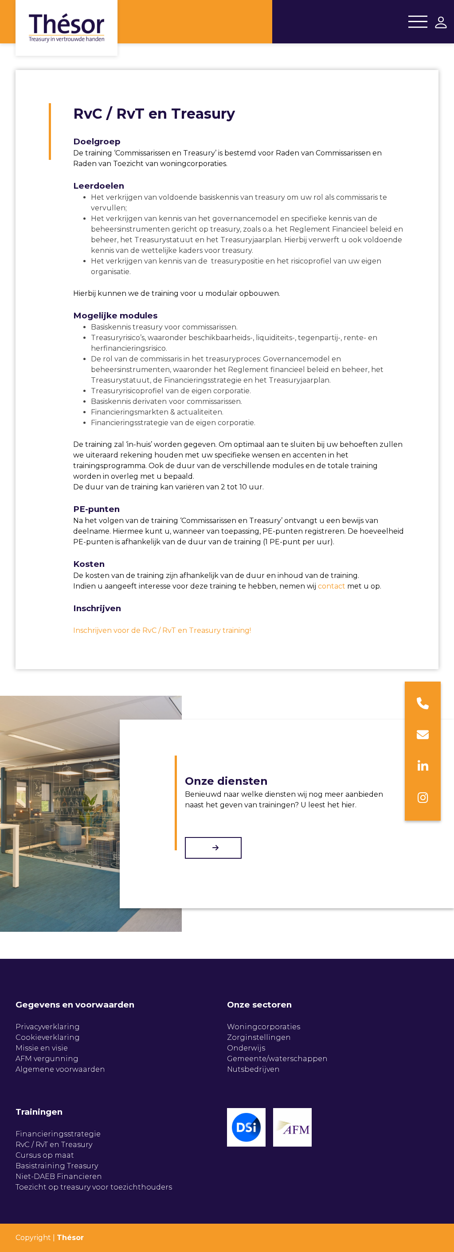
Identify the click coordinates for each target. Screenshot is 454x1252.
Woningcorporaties (263, 1027)
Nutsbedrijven (253, 1069)
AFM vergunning (47, 1058)
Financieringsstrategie (58, 1134)
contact (331, 586)
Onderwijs (246, 1048)
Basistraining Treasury (57, 1166)
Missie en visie (42, 1048)
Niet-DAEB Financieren (59, 1176)
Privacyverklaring (48, 1027)
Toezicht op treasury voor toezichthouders (94, 1187)
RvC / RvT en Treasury (54, 1144)
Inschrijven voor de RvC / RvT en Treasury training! (162, 630)
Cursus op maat (45, 1155)
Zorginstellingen (259, 1037)
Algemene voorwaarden (60, 1069)
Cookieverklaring (48, 1037)
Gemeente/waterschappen (277, 1058)
